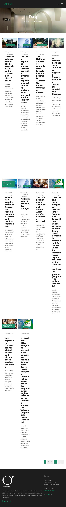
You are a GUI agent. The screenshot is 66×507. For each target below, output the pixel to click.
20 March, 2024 (9, 333)
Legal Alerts (6, 182)
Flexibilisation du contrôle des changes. (25, 204)
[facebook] (2, 501)
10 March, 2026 (25, 52)
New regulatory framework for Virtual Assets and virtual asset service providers (9, 352)
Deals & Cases (10, 45)
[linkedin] (4, 501)
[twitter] (8, 501)
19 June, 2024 (55, 193)
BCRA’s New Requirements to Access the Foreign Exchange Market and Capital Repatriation (9, 212)
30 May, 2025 (55, 52)
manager (10, 54)
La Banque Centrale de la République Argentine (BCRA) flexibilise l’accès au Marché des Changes (56, 76)
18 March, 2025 (40, 193)
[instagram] (10, 501)
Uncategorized (41, 45)
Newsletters (27, 45)
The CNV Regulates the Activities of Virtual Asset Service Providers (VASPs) (40, 209)
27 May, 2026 (8, 52)
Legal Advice (48, 494)
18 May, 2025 (24, 193)
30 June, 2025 (40, 52)
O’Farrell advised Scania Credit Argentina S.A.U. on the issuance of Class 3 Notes (9, 68)
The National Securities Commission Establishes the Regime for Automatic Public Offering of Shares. (40, 74)
